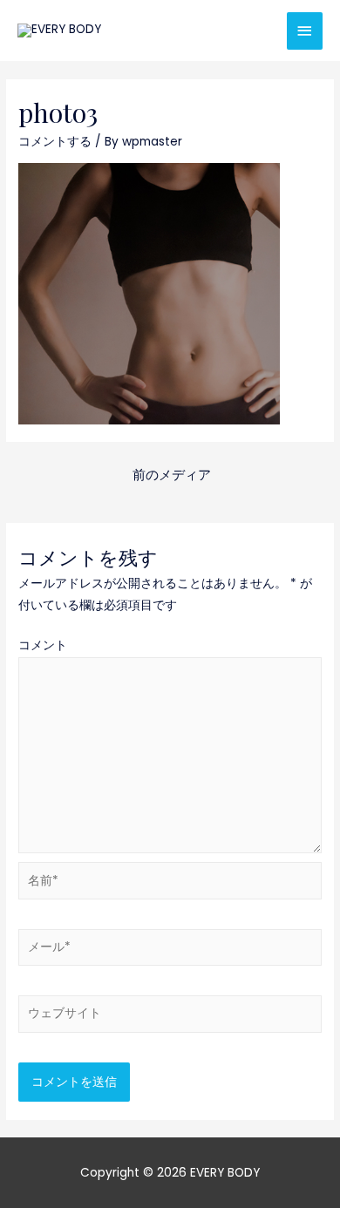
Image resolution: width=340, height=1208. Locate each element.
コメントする (55, 141)
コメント (42, 645)
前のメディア (172, 475)
